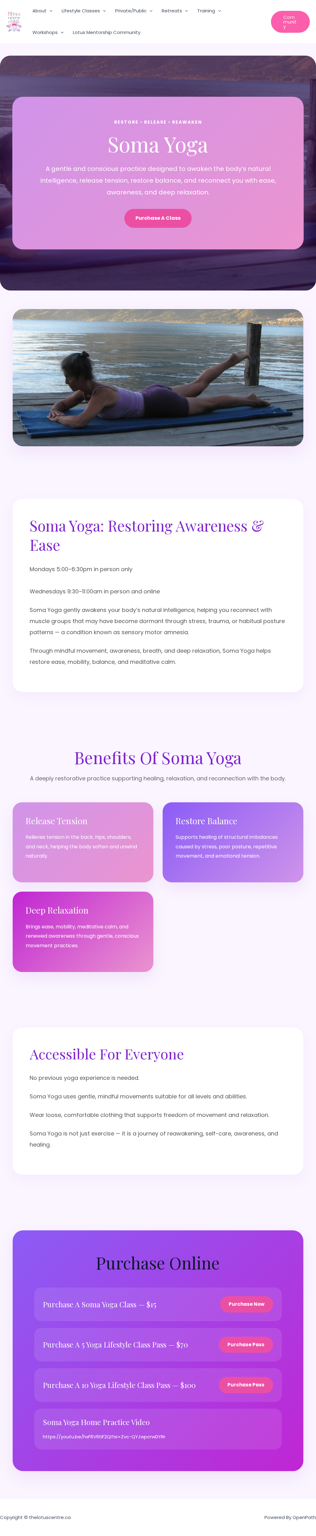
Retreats (172, 10)
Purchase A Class (158, 218)
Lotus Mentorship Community (106, 32)
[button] (49, 11)
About (39, 10)
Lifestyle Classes (81, 10)
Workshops (45, 32)
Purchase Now (246, 1304)
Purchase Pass (245, 1344)
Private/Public (131, 10)
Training (206, 10)
